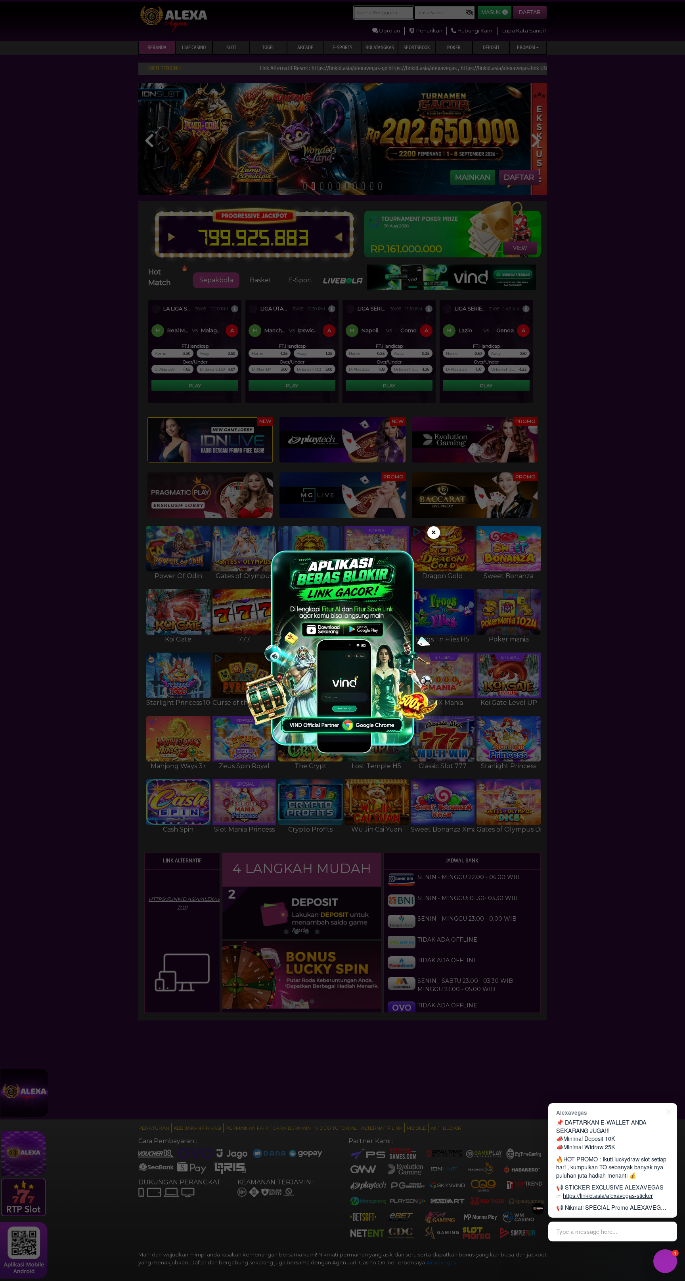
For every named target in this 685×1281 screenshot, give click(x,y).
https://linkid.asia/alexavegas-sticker (608, 1195)
